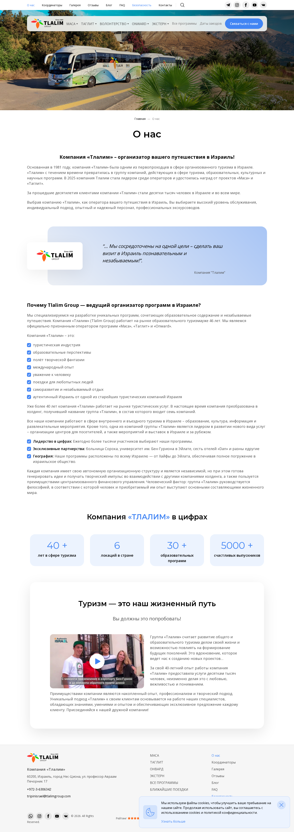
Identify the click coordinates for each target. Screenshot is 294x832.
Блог (109, 5)
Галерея (75, 5)
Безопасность (141, 5)
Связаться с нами (244, 23)
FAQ (122, 5)
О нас (31, 5)
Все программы (184, 23)
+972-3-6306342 (39, 789)
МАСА (154, 755)
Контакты (165, 5)
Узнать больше (173, 821)
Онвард (156, 769)
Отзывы (93, 5)
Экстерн (157, 776)
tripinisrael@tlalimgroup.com (49, 796)
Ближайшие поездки (169, 789)
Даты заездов (211, 23)
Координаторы (52, 5)
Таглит (156, 762)
